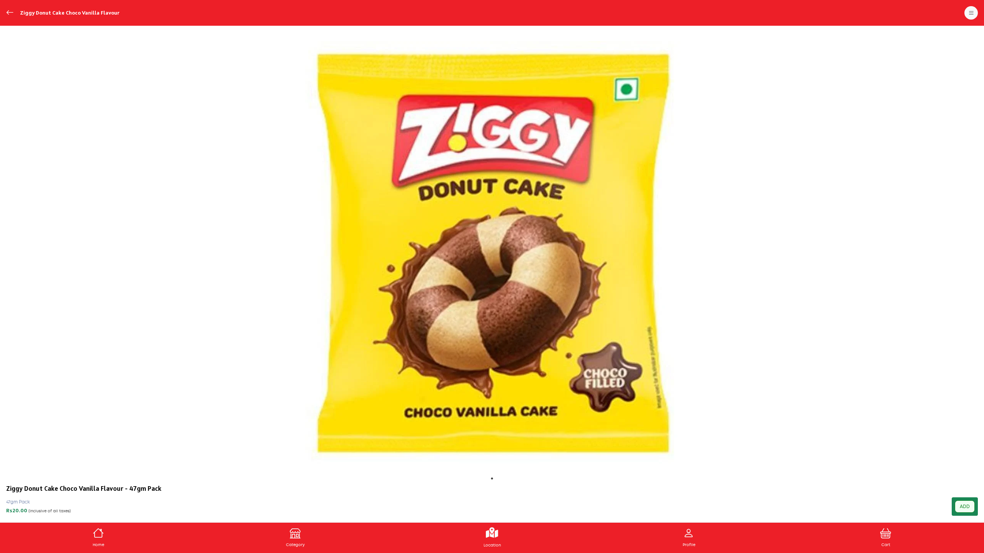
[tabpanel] (492, 252)
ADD (965, 506)
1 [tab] (492, 478)
